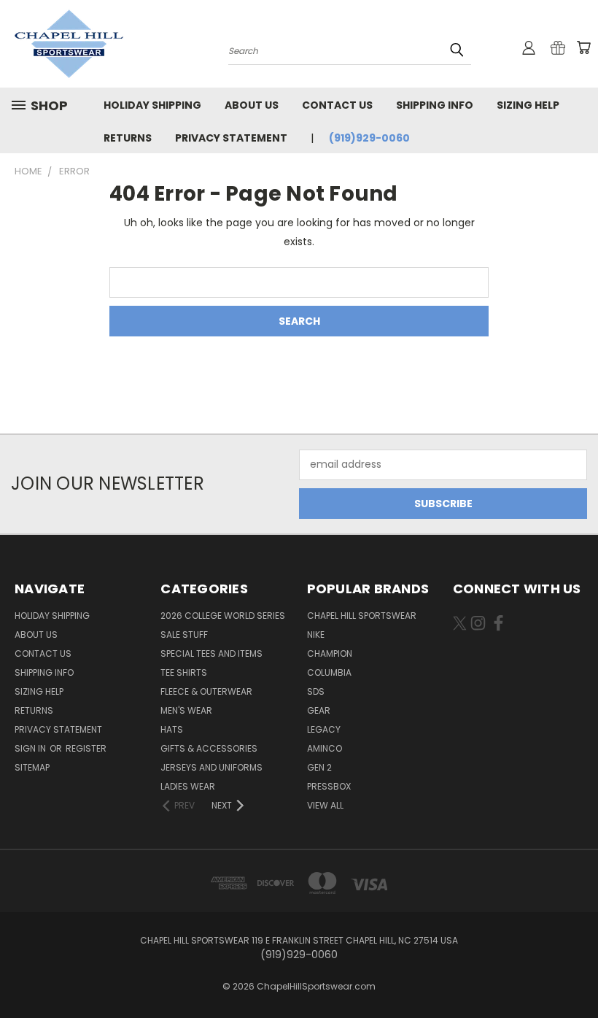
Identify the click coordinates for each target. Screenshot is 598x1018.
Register (86, 748)
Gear (318, 710)
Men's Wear (186, 710)
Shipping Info (434, 105)
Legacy (324, 729)
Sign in (31, 748)
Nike (316, 634)
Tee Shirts (183, 672)
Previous (576, 972)
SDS (316, 691)
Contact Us (337, 105)
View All (325, 805)
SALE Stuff (184, 634)
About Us (252, 105)
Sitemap (32, 767)
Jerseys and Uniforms (211, 767)
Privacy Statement (231, 138)
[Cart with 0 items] (583, 47)
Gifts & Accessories (208, 748)
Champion (329, 653)
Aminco (324, 748)
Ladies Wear (187, 786)
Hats (171, 729)
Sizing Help (528, 105)
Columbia (329, 672)
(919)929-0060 (369, 138)
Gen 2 (319, 767)
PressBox (329, 786)
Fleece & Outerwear (206, 691)
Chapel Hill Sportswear (361, 615)
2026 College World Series (222, 615)
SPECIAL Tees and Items (211, 653)
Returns (128, 138)
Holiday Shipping (152, 105)
